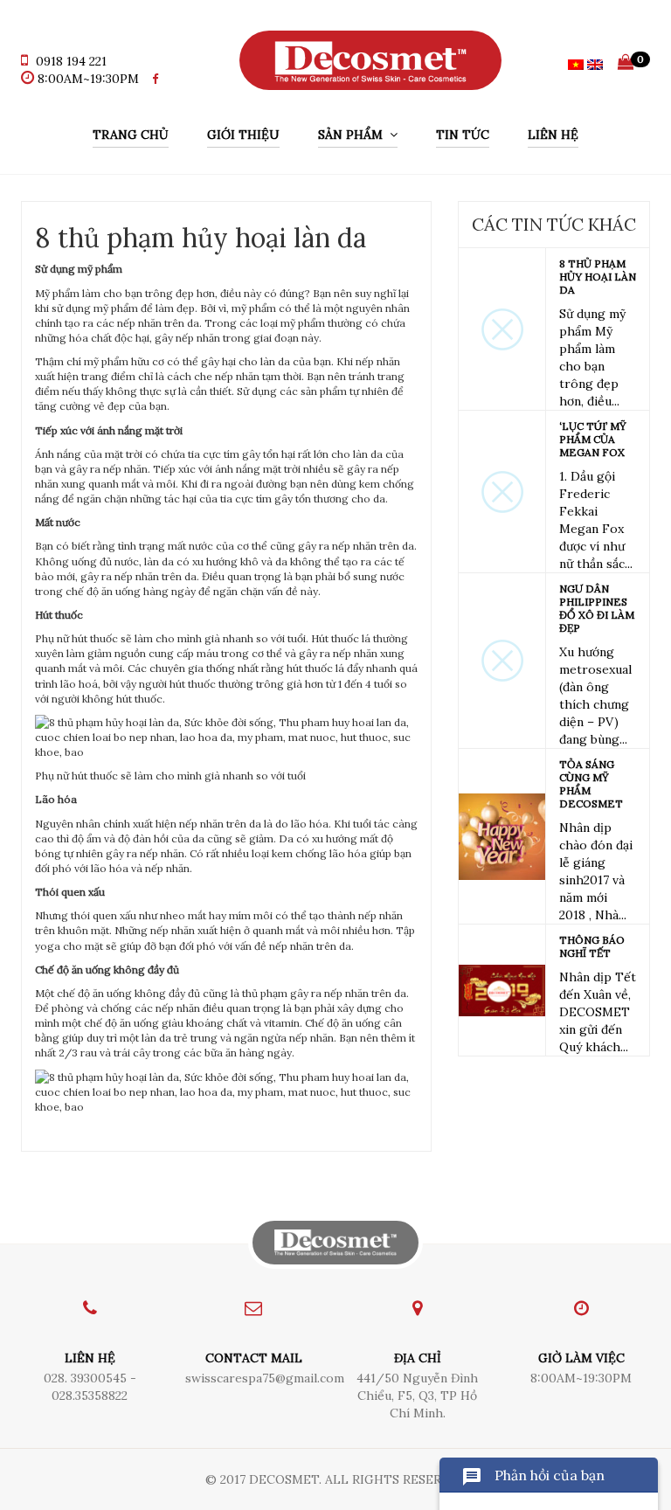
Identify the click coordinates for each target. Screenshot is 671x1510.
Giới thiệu (243, 134)
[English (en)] (595, 63)
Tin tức (462, 134)
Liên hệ (553, 134)
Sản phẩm (354, 134)
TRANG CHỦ (131, 134)
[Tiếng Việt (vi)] (576, 63)
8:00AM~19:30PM (88, 79)
